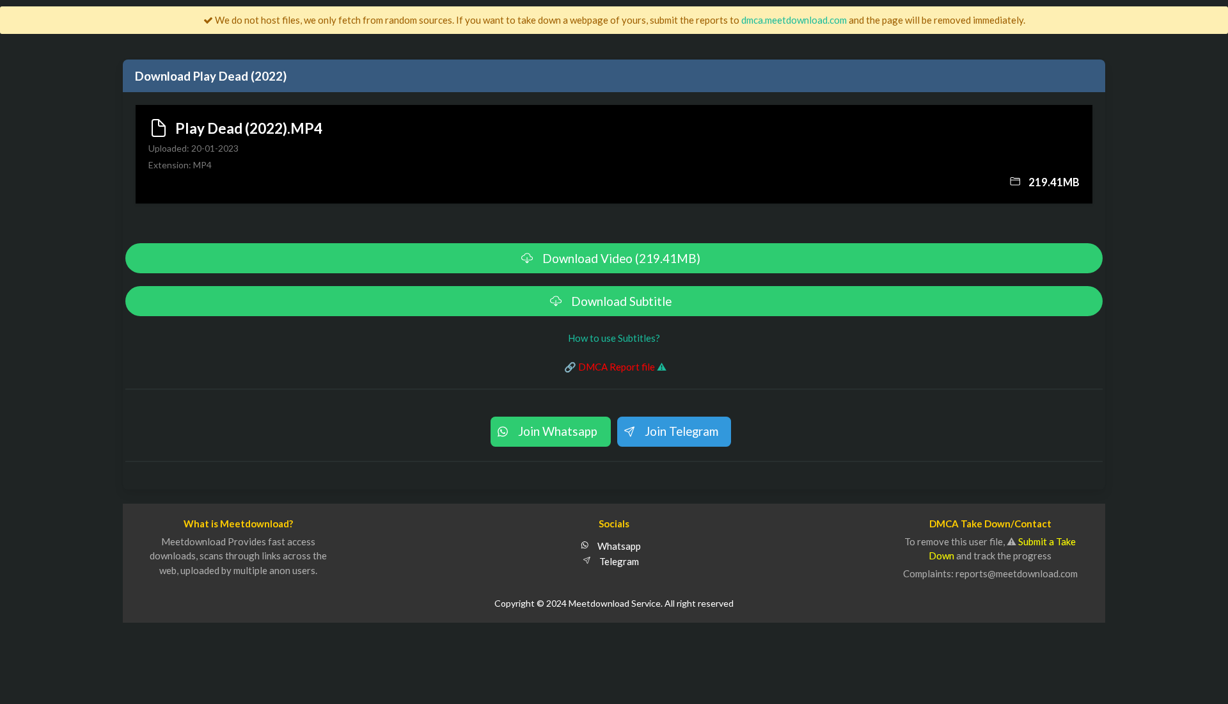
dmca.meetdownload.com (794, 20)
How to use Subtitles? (614, 338)
